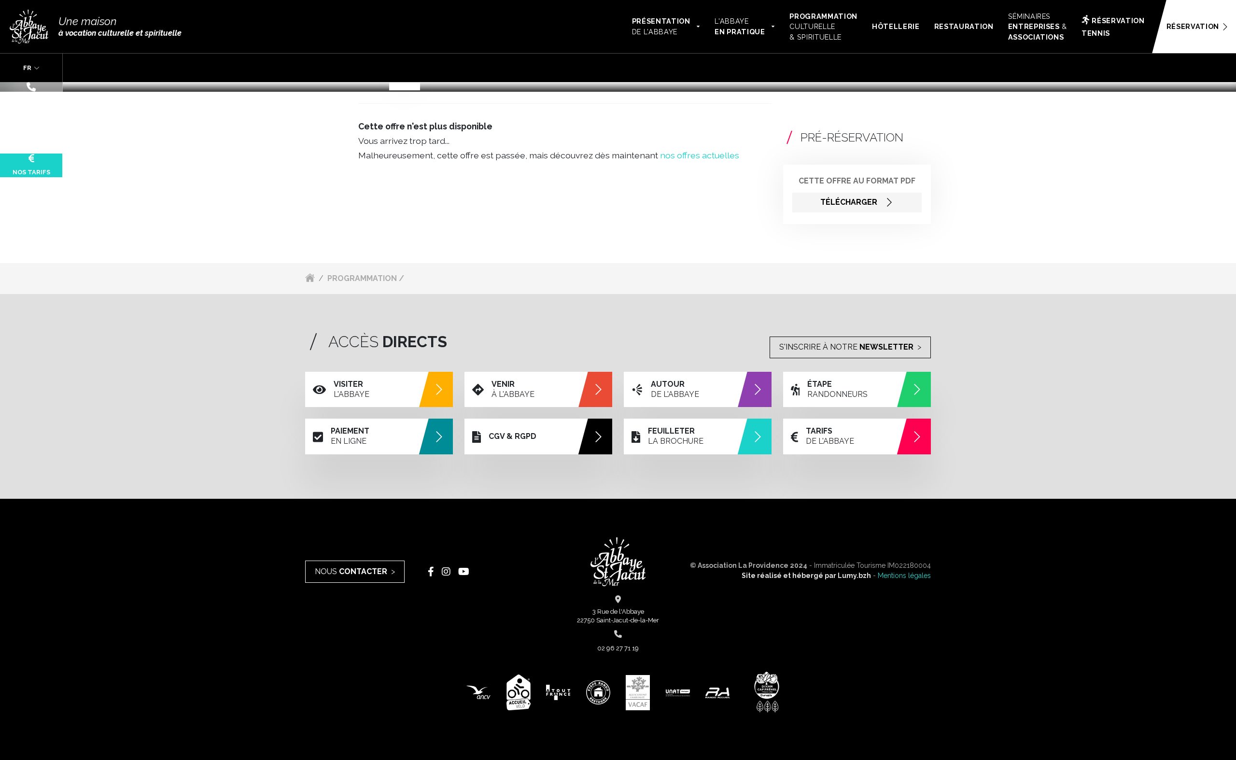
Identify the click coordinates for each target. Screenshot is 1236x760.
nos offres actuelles (699, 155)
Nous (351, 571)
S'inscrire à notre (846, 347)
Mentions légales (904, 575)
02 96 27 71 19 (31, 100)
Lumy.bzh (854, 575)
